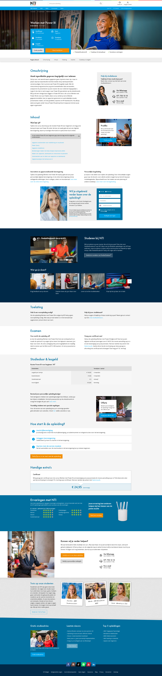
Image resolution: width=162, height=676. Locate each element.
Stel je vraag (119, 103)
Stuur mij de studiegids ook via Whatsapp (108, 210)
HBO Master (33, 8)
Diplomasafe (88, 346)
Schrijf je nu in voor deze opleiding (73, 555)
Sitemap (115, 672)
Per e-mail (120, 101)
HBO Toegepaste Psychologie (112, 631)
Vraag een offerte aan (107, 415)
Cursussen (54, 8)
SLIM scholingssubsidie (126, 8)
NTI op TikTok (78, 664)
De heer (102, 191)
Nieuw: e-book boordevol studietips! (77, 636)
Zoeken (101, 3)
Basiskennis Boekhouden (111, 633)
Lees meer (52, 401)
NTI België (46, 672)
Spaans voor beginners (110, 641)
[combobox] (100, 205)
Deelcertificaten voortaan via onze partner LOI (80, 631)
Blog (96, 672)
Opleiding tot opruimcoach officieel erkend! (79, 633)
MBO (47, 8)
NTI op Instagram (73, 664)
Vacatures (90, 672)
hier (54, 411)
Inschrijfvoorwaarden (70, 672)
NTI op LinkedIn (93, 664)
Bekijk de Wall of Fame (38, 612)
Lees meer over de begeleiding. (106, 182)
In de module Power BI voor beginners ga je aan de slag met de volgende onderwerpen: (53, 136)
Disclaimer (108, 672)
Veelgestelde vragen (56, 672)
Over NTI (109, 8)
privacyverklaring (73, 216)
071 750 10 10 (122, 96)
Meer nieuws (72, 646)
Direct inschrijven (57, 50)
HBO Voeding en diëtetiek (111, 638)
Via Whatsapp (121, 90)
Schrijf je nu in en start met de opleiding (46, 456)
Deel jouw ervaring (96, 515)
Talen (61, 8)
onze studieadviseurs (96, 318)
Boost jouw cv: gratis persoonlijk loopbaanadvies (81, 638)
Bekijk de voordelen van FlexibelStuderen (98, 255)
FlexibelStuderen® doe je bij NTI (33, 3)
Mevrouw (109, 191)
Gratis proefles (38, 50)
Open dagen (81, 672)
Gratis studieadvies (39, 625)
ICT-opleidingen (41, 11)
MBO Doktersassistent (110, 636)
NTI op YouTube (88, 664)
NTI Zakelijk (116, 8)
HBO (41, 8)
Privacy (101, 672)
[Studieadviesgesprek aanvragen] (44, 638)
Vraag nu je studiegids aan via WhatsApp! (79, 641)
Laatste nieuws (74, 625)
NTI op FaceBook (68, 664)
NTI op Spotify (83, 664)
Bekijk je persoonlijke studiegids (72, 561)
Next (129, 281)
